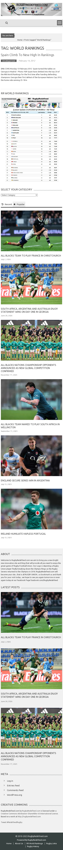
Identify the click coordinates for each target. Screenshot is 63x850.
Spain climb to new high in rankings (27, 55)
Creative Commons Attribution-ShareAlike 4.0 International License (29, 814)
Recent (8, 204)
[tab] (7, 204)
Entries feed (13, 785)
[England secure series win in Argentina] (31, 456)
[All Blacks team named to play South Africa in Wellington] (31, 399)
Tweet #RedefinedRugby (11, 822)
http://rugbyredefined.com (29, 816)
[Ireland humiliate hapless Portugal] (31, 509)
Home (8, 844)
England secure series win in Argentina (25, 480)
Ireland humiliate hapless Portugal (23, 533)
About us (19, 844)
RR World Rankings (35, 844)
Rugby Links (51, 844)
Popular (21, 204)
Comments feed (15, 790)
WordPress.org (14, 795)
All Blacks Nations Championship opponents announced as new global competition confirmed (28, 368)
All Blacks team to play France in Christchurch (31, 255)
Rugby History (33, 846)
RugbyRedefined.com (31, 811)
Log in (10, 781)
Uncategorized (8, 61)
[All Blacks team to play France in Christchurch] (31, 231)
